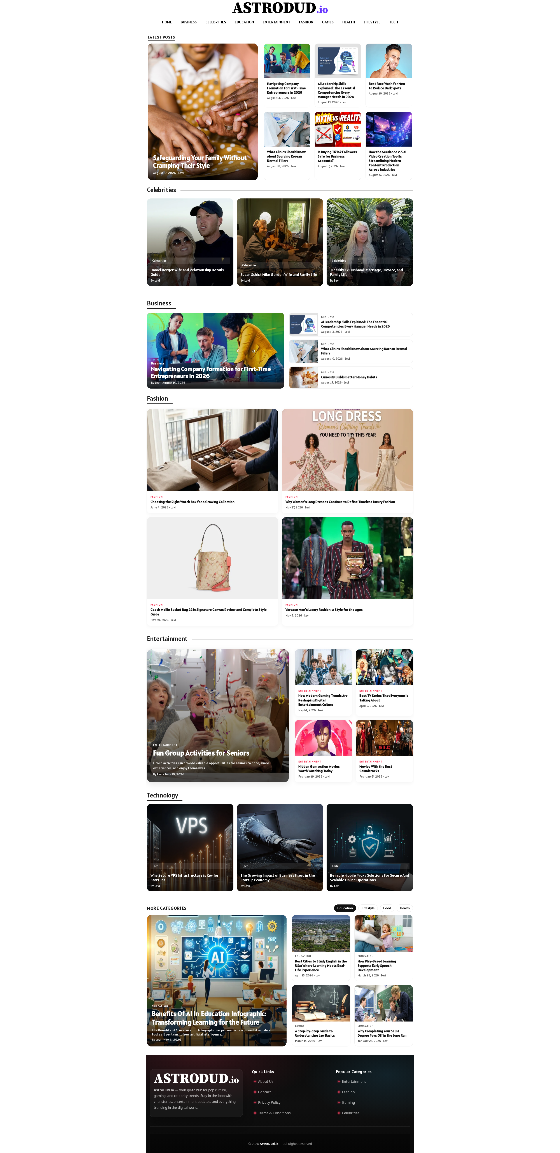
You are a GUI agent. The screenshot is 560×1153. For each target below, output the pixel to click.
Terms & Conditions (274, 1113)
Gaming (348, 1102)
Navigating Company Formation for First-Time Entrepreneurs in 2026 (286, 88)
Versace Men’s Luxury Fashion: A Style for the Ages (324, 609)
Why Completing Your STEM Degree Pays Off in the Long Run (382, 1033)
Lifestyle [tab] (368, 908)
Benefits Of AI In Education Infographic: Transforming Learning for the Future (209, 1017)
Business (189, 22)
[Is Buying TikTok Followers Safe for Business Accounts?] (338, 129)
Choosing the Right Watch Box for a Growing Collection (192, 501)
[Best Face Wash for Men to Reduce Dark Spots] (389, 61)
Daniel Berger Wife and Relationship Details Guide (187, 272)
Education (244, 22)
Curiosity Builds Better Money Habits (349, 377)
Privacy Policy (269, 1102)
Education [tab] (345, 908)
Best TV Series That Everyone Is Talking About (383, 697)
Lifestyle (372, 22)
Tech (393, 22)
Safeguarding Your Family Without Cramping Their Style (200, 162)
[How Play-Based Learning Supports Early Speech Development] (384, 933)
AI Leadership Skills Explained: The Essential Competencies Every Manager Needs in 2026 (336, 90)
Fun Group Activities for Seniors (201, 752)
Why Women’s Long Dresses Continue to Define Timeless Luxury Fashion (340, 501)
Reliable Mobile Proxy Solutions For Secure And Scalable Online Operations (369, 877)
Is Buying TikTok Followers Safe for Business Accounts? (337, 156)
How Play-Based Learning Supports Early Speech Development (377, 965)
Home (167, 22)
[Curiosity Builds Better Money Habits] (303, 377)
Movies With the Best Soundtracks (375, 768)
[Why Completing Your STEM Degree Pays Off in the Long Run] (384, 1003)
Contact (264, 1092)
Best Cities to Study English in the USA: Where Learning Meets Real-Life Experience (321, 965)
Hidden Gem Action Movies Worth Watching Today (319, 768)
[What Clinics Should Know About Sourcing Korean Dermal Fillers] (287, 129)
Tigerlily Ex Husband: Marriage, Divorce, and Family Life (366, 272)
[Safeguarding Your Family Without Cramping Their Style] (203, 112)
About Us (265, 1081)
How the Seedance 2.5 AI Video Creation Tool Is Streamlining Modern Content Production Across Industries (387, 161)
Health (348, 22)
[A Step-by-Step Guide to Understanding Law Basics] (321, 1003)
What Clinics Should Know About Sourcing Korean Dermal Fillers (286, 156)
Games (328, 22)
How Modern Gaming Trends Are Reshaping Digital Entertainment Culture (323, 700)
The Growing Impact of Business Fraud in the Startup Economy (277, 877)
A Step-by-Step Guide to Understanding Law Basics (315, 1033)
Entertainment (276, 22)
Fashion (306, 22)
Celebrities (215, 22)
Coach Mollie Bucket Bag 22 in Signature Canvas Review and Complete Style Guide (208, 611)
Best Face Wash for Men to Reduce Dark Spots (387, 85)
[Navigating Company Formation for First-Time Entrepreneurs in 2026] (287, 61)
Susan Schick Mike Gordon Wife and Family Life (278, 274)
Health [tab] (405, 908)
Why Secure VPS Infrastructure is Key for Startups (184, 877)
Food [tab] (387, 908)
